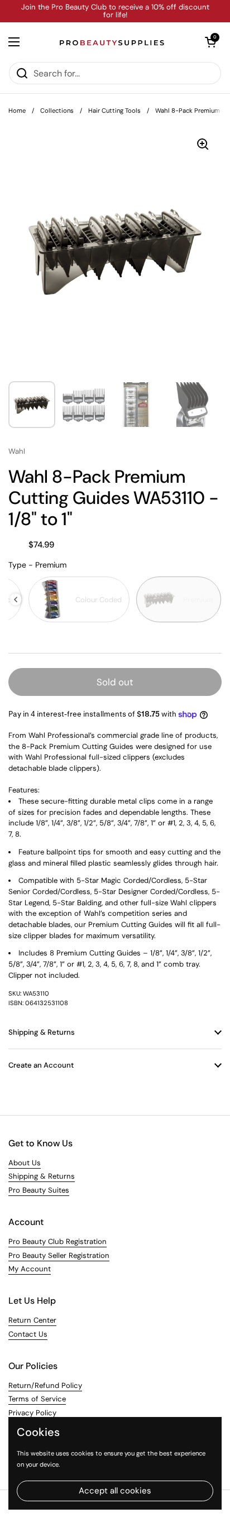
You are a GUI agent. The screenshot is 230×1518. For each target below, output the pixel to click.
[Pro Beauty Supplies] (112, 42)
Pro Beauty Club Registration (57, 1241)
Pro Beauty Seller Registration (58, 1255)
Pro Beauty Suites (38, 1190)
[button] (210, 42)
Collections (57, 110)
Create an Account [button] (41, 1065)
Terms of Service (37, 1399)
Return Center (32, 1320)
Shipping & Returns (41, 1176)
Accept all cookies (115, 1490)
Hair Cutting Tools (114, 110)
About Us (24, 1163)
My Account (29, 1269)
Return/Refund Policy (45, 1385)
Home (17, 110)
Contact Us (27, 1334)
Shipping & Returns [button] (41, 1032)
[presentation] (16, 600)
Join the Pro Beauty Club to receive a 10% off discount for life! (115, 11)
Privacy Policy (32, 1413)
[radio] (79, 599)
